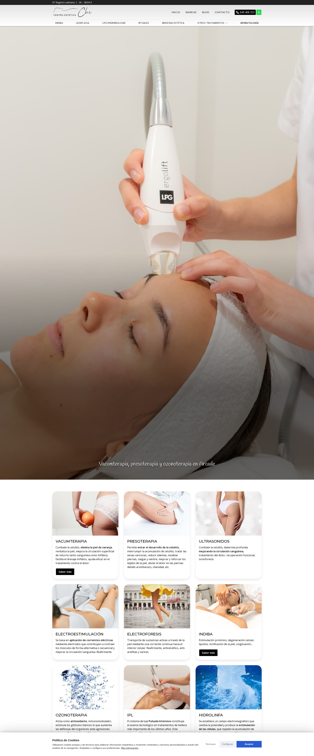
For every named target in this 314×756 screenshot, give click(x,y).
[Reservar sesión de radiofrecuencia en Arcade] (258, 12)
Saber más (65, 572)
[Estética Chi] (72, 12)
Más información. (130, 748)
